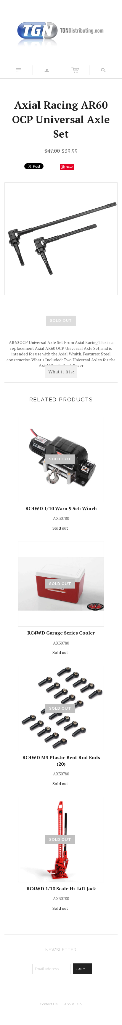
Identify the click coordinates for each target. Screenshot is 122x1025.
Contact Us (48, 1004)
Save (69, 167)
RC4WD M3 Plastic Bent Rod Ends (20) (61, 760)
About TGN (73, 1004)
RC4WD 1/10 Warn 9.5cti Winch (61, 508)
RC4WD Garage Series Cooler (61, 632)
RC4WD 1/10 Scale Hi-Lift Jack (61, 888)
